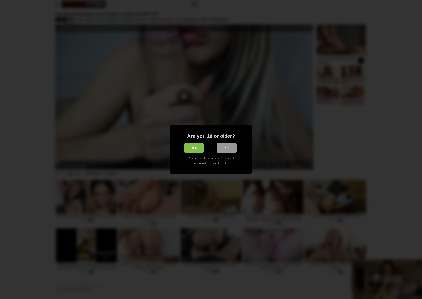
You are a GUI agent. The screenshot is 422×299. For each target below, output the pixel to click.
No (227, 148)
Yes (194, 148)
